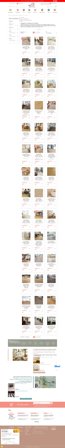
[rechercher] (10, 6)
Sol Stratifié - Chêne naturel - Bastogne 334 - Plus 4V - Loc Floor (51, 307)
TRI (46, 31)
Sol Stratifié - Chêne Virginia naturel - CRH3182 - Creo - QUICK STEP (39, 69)
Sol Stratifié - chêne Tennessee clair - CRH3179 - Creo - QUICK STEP (26, 90)
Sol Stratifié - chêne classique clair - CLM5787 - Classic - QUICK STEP (39, 221)
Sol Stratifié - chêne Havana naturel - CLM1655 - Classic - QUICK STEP (26, 221)
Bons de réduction (28, 434)
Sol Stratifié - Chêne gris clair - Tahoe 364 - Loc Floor (38, 327)
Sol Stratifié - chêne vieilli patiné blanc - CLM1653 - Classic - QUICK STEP (39, 178)
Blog (48, 6)
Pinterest (55, 1)
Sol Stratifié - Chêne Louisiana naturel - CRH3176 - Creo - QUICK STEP (51, 90)
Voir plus (39, 29)
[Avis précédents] (16, 416)
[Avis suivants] (56, 416)
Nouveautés (13, 3)
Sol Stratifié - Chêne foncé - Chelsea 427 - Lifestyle (39, 307)
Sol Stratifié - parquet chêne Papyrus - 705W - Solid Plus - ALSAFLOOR (26, 286)
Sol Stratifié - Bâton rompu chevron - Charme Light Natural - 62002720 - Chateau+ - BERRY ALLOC (39, 243)
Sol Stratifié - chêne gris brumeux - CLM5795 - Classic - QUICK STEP (26, 155)
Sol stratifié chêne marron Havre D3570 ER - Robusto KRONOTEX (26, 112)
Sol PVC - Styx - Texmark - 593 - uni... (21, 383)
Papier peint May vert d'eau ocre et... (46, 357)
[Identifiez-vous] (53, 6)
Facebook (53, 1)
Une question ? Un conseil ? (48, 4)
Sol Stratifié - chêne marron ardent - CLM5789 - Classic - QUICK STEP (51, 133)
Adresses (26, 433)
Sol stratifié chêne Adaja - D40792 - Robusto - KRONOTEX (39, 112)
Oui (10, 22)
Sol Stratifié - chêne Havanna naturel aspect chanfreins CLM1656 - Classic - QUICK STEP (51, 156)
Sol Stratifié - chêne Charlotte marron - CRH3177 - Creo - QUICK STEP (26, 69)
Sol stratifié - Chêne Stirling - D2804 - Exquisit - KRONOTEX (51, 285)
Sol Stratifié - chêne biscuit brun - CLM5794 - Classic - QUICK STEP (39, 133)
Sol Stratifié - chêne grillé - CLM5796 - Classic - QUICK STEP (51, 178)
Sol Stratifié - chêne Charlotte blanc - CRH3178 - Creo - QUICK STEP (51, 47)
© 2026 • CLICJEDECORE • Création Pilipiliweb (32, 446)
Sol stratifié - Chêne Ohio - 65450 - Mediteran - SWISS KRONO (26, 47)
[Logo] (32, 5)
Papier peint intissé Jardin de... (45, 364)
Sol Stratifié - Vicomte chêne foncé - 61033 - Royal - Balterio (26, 327)
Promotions (20, 3)
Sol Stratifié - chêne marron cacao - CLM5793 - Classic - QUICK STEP (51, 221)
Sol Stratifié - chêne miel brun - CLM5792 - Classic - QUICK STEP (26, 199)
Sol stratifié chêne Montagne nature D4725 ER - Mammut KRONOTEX (39, 285)
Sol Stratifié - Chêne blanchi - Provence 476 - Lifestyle (39, 264)
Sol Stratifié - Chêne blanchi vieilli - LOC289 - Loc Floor (51, 112)
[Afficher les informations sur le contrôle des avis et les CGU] (14, 417)
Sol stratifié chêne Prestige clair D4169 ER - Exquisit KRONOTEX (26, 307)
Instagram (56, 1)
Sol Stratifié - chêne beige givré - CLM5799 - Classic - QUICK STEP (26, 242)
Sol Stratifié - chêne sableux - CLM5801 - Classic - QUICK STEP (26, 133)
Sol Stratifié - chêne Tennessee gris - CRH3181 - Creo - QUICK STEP (51, 69)
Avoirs (26, 432)
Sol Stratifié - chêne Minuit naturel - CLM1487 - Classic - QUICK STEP (39, 155)
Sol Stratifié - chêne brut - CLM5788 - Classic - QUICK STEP (26, 178)
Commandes (27, 431)
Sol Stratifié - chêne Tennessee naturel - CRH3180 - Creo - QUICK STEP (39, 90)
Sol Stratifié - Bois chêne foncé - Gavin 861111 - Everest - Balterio (51, 327)
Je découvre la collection (39, 372)
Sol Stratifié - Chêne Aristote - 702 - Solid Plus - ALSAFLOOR (51, 264)
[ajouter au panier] (29, 53)
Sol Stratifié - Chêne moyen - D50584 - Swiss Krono (26, 264)
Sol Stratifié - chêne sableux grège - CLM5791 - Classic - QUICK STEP (39, 199)
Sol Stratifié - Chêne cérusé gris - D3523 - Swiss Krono (51, 242)
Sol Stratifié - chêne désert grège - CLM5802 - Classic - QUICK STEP (51, 199)
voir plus (45, 416)
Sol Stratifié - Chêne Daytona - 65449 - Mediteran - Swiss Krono (38, 47)
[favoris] (50, 6)
